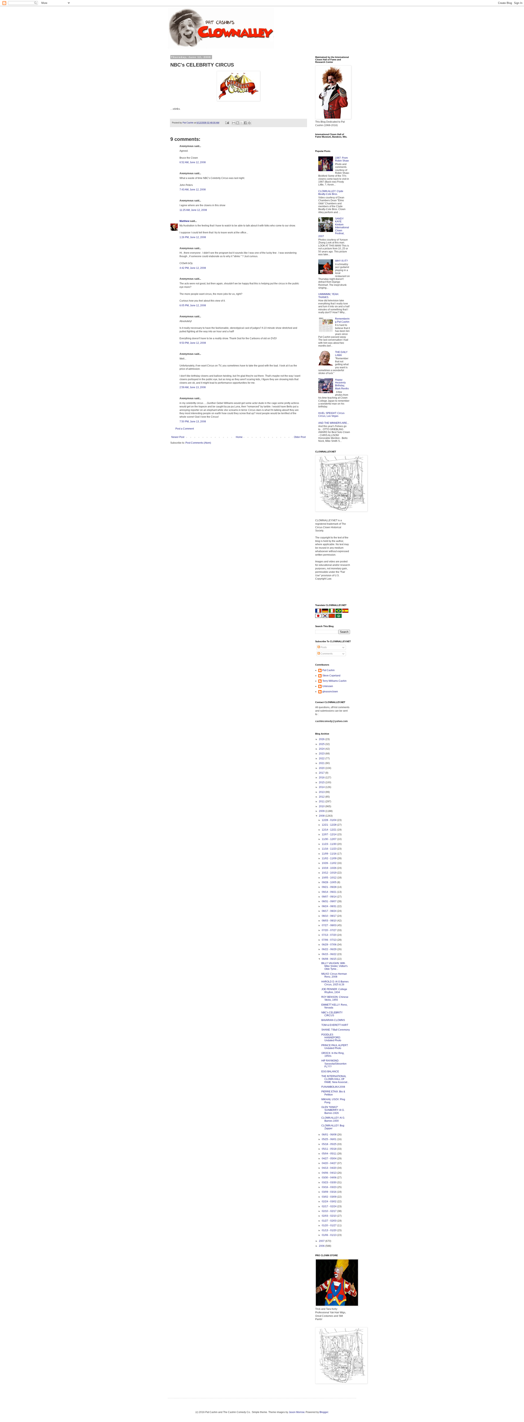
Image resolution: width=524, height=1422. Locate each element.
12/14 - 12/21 (329, 829)
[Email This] (234, 123)
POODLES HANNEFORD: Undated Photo (331, 1037)
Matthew (184, 221)
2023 (322, 753)
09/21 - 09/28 (329, 887)
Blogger (324, 1412)
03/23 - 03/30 (329, 1182)
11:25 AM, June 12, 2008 (193, 210)
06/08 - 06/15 (329, 958)
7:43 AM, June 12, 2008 (193, 189)
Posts (323, 647)
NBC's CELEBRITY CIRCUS (332, 1014)
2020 (322, 768)
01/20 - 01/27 (329, 1225)
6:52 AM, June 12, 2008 (193, 162)
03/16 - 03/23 (329, 1187)
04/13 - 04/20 (329, 1168)
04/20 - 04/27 (329, 1163)
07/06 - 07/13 (329, 939)
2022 (322, 758)
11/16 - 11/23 (329, 848)
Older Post (300, 437)
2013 (322, 792)
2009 (322, 811)
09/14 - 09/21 (329, 892)
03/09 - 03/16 (329, 1191)
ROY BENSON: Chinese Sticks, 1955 (334, 998)
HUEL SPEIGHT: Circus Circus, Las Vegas (331, 414)
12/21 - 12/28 (329, 824)
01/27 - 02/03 (329, 1220)
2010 (322, 806)
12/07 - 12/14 (329, 834)
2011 (322, 801)
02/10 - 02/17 (329, 1211)
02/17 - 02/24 (329, 1206)
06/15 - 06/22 (329, 954)
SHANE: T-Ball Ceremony (335, 1029)
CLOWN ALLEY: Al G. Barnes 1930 (333, 1119)
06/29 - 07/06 (329, 944)
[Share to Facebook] (245, 123)
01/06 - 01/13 (329, 1235)
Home (239, 437)
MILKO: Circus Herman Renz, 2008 (334, 975)
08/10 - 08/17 (329, 915)
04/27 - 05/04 (329, 1158)
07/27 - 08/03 (329, 925)
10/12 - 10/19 (329, 872)
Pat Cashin (328, 670)
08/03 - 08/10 (329, 920)
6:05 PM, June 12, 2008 (193, 305)
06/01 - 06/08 (329, 1134)
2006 (322, 1246)
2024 (322, 748)
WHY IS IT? (341, 260)
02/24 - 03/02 (329, 1201)
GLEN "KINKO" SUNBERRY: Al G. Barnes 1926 (332, 1110)
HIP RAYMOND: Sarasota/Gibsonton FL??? (334, 1063)
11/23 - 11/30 (329, 844)
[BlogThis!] (238, 123)
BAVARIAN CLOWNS (333, 1020)
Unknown (327, 686)
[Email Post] (227, 122)
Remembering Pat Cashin (342, 320)
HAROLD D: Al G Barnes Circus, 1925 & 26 (335, 983)
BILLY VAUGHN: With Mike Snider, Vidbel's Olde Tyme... (334, 966)
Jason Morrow (296, 1412)
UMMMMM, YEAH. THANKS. (328, 295)
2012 (322, 796)
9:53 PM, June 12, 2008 (193, 342)
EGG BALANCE (330, 1071)
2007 (322, 1241)
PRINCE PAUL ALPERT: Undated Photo (334, 1047)
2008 (322, 815)
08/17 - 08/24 (329, 911)
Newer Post (177, 437)
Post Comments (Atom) (198, 442)
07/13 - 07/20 (329, 935)
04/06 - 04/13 (329, 1172)
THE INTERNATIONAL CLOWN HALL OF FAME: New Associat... (335, 1079)
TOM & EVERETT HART (334, 1025)
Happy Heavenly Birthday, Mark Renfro (342, 384)
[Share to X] (241, 123)
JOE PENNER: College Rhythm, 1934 (334, 991)
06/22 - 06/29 (329, 949)
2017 (322, 772)
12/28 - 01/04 (329, 820)
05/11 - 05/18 (329, 1148)
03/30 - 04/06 (329, 1177)
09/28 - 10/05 (329, 882)
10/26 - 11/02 (329, 863)
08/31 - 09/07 (329, 901)
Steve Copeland (331, 675)
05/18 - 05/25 (329, 1144)
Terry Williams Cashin (334, 680)
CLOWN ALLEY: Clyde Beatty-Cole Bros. (330, 193)
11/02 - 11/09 (329, 858)
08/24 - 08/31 (329, 906)
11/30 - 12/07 (329, 839)
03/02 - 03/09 (329, 1196)
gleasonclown (330, 691)
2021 (322, 763)
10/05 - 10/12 (329, 877)
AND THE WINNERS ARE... (333, 423)
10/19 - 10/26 (329, 868)
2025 (322, 744)
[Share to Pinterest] (249, 123)
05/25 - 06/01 (329, 1139)
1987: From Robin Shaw (342, 159)
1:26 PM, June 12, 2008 (193, 237)
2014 (322, 787)
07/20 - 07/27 (329, 930)
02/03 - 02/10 (329, 1215)
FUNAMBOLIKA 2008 (333, 1086)
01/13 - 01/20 (329, 1230)
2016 (322, 777)
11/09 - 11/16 (329, 853)
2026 (322, 739)
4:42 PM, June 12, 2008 (193, 268)
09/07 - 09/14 (329, 896)
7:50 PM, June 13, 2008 (193, 421)
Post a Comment (184, 428)
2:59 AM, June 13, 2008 (193, 387)
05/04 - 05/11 (329, 1153)
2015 (322, 782)
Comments (326, 653)
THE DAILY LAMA (341, 353)
